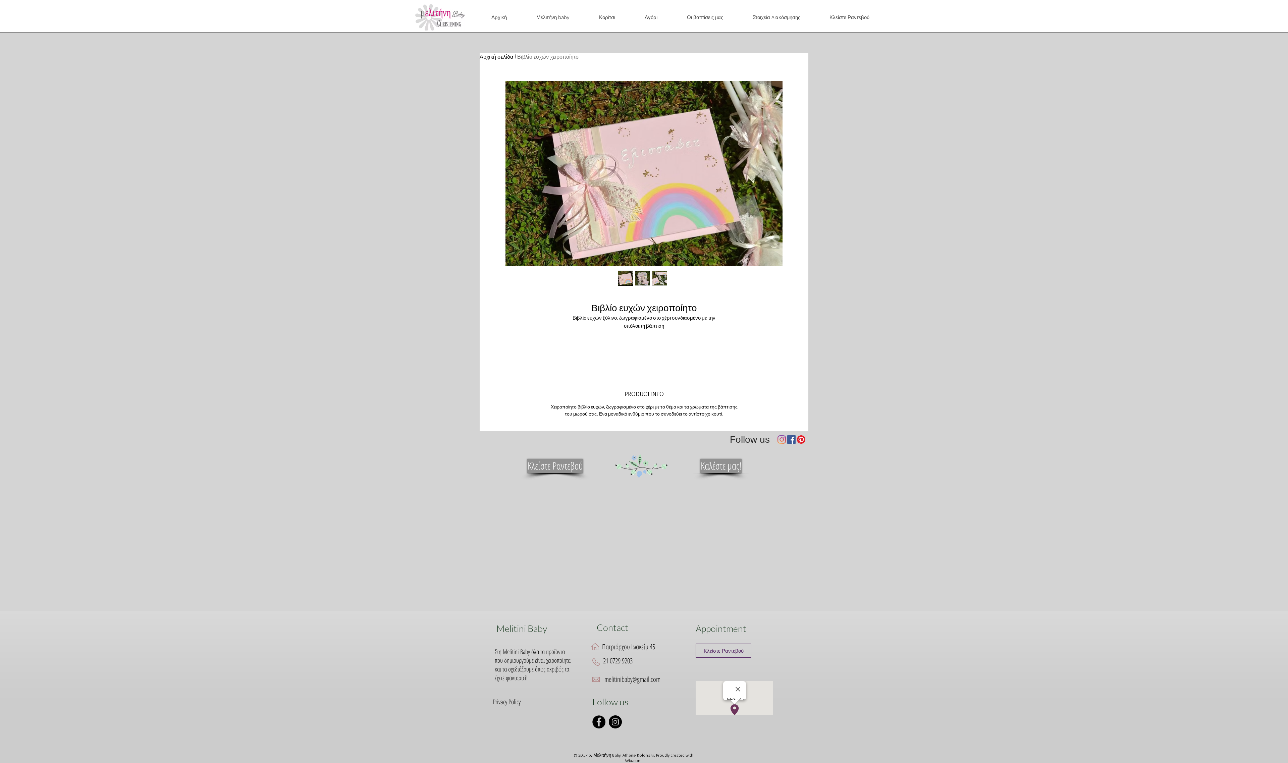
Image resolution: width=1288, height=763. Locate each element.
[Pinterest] (801, 439)
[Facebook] (791, 439)
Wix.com (633, 760)
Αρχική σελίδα (496, 57)
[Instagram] (781, 439)
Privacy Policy (507, 701)
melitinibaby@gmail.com (632, 679)
